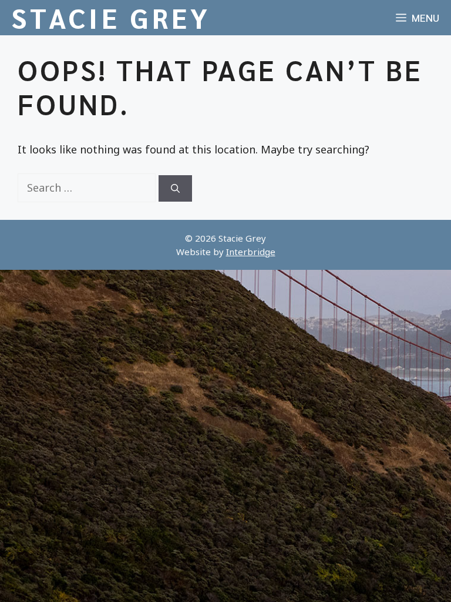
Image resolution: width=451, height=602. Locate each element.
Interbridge (250, 251)
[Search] (175, 188)
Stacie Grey (111, 17)
